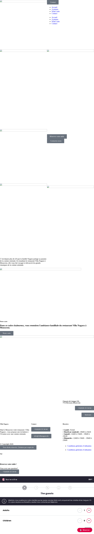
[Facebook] (3, 420)
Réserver (86, 530)
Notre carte (56, 11)
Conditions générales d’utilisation (79, 446)
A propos (55, 9)
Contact (54, 13)
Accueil (54, 7)
